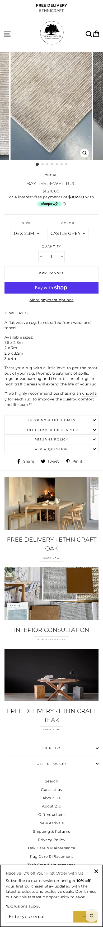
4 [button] (52, 164)
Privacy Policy (51, 840)
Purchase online (51, 639)
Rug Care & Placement (51, 856)
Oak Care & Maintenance (51, 848)
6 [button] (61, 164)
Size (26, 223)
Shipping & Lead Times (51, 420)
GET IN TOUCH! (51, 764)
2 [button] (42, 164)
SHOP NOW (51, 558)
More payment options (52, 300)
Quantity (51, 246)
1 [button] (37, 164)
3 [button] (47, 164)
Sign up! (51, 748)
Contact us (51, 789)
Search (51, 781)
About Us (51, 798)
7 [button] (66, 164)
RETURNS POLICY (51, 439)
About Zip (51, 806)
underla (89, 393)
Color (68, 223)
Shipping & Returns (51, 831)
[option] (51, 8)
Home (50, 174)
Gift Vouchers (51, 814)
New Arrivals (51, 823)
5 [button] (57, 164)
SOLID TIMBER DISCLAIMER (51, 430)
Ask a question (51, 449)
